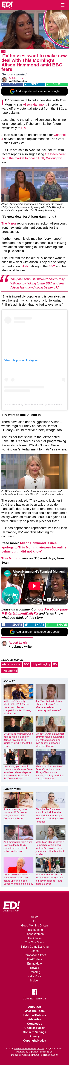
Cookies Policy (34, 1027)
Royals (34, 967)
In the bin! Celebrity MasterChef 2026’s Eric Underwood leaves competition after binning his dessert (17, 707)
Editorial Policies (34, 1015)
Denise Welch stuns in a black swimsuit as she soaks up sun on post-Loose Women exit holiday (18, 879)
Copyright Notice (34, 1040)
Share (12, 84)
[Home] (7, 5)
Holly (25, 266)
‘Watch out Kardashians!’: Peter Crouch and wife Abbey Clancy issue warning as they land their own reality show (50, 772)
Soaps (34, 950)
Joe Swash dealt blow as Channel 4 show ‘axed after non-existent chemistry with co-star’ (49, 706)
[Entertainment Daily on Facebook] (34, 991)
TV (3, 51)
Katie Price (34, 976)
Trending (34, 972)
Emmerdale (34, 963)
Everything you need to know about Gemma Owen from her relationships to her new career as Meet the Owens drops (18, 772)
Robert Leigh (18, 78)
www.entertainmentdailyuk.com (29, 1048)
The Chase (35, 938)
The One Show (34, 942)
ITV (23, 128)
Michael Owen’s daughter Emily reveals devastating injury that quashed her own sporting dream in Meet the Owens (50, 739)
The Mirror (8, 223)
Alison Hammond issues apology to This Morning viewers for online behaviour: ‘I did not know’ (33, 547)
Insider (34, 980)
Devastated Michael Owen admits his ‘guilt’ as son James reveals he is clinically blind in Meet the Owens (18, 739)
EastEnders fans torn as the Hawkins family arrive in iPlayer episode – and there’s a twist (50, 879)
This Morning (11, 558)
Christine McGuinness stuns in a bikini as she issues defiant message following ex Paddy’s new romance (50, 815)
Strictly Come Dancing (35, 946)
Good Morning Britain (34, 925)
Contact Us (34, 1023)
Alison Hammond (35, 104)
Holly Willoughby (41, 664)
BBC (51, 266)
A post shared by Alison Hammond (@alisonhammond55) (36, 404)
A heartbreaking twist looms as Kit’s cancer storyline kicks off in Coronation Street (15, 814)
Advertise (34, 1019)
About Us (34, 1006)
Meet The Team (34, 1010)
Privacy (35, 1036)
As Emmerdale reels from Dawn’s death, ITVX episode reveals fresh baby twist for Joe (18, 846)
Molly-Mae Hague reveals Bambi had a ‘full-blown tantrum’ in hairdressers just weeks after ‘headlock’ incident (50, 848)
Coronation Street (35, 955)
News (34, 917)
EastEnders (34, 959)
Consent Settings (34, 1032)
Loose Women (34, 933)
